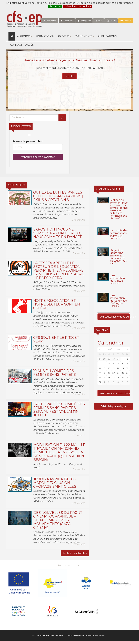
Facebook (68, 20)
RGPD (112, 20)
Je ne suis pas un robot (28, 141)
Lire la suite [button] (78, 219)
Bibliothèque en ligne (113, 406)
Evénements (83, 36)
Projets (64, 36)
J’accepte (55, 6)
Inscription (50, 20)
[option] (69, 80)
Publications (107, 36)
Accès (29, 44)
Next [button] (126, 79)
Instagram (85, 20)
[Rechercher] (62, 117)
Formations (44, 36)
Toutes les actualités (75, 553)
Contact (127, 20)
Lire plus (69, 76)
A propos (24, 36)
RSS (100, 20)
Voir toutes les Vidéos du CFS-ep (115, 316)
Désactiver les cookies (78, 6)
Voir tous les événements (115, 393)
